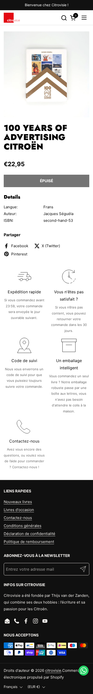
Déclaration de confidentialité (29, 533)
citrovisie (53, 670)
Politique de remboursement (29, 541)
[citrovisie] (12, 18)
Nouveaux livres (18, 501)
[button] (64, 18)
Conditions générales (22, 525)
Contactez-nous (18, 517)
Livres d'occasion (19, 509)
